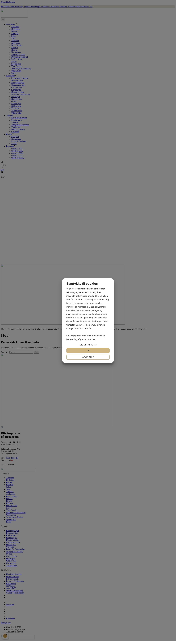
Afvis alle (88, 357)
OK (88, 350)
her (93, 339)
